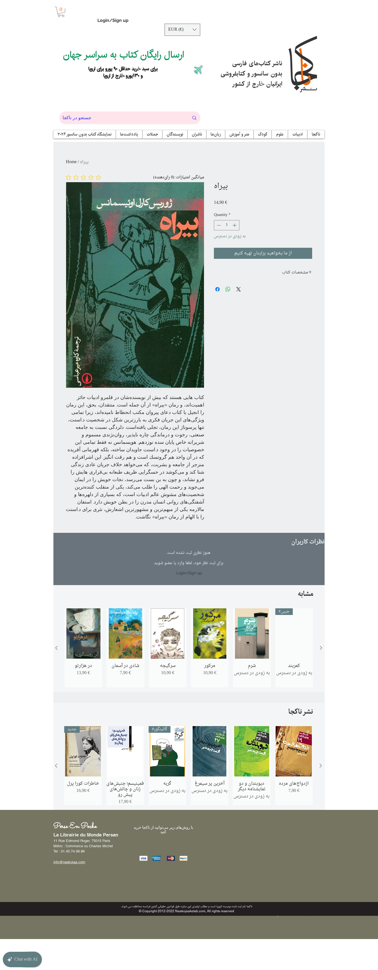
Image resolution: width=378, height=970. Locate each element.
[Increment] (235, 225)
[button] (61, 12)
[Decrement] (218, 225)
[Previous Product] (56, 648)
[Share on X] (238, 289)
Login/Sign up (112, 20)
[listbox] (182, 30)
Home (71, 162)
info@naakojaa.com (69, 862)
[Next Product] (321, 648)
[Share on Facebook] (217, 289)
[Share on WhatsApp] (228, 289)
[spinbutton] (227, 225)
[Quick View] (83, 633)
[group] (188, 648)
